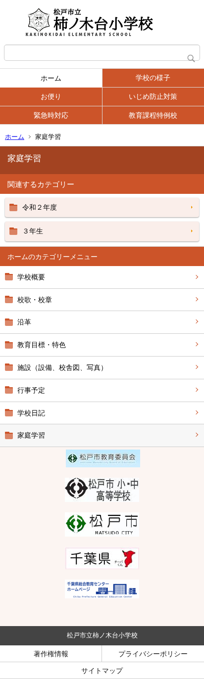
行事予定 (31, 390)
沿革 (24, 322)
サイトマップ (102, 671)
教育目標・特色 (41, 345)
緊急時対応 (51, 115)
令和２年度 (39, 207)
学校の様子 (153, 78)
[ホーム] (102, 22)
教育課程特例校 (153, 115)
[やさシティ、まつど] (102, 534)
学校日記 (31, 413)
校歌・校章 (34, 300)
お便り (51, 96)
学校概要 (31, 277)
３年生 (32, 231)
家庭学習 (31, 435)
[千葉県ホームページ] (102, 567)
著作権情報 (51, 654)
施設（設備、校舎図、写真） (62, 367)
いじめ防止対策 (153, 96)
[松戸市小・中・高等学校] (102, 499)
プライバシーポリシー (153, 654)
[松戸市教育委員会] (103, 465)
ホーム (51, 78)
